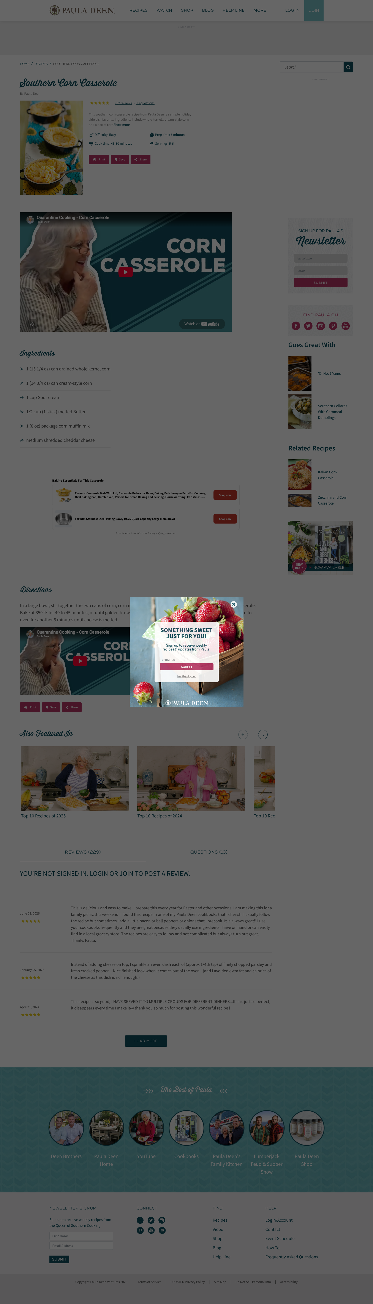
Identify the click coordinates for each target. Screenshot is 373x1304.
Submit (186, 667)
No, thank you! (186, 676)
